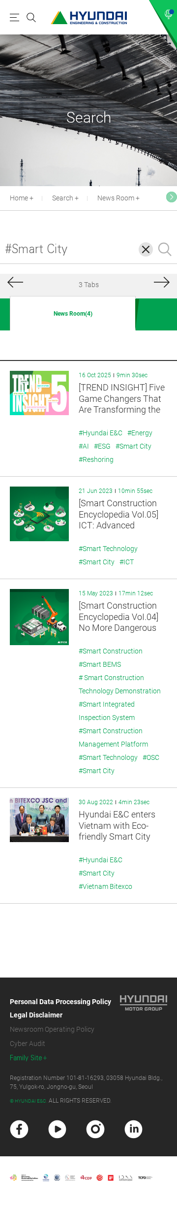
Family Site (26, 1058)
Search (62, 198)
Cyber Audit (27, 1043)
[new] (19, 1129)
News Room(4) (73, 313)
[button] (171, 197)
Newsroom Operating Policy (52, 1029)
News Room (115, 198)
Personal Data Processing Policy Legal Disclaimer (60, 1008)
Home (19, 198)
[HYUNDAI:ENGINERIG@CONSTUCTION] (89, 17)
